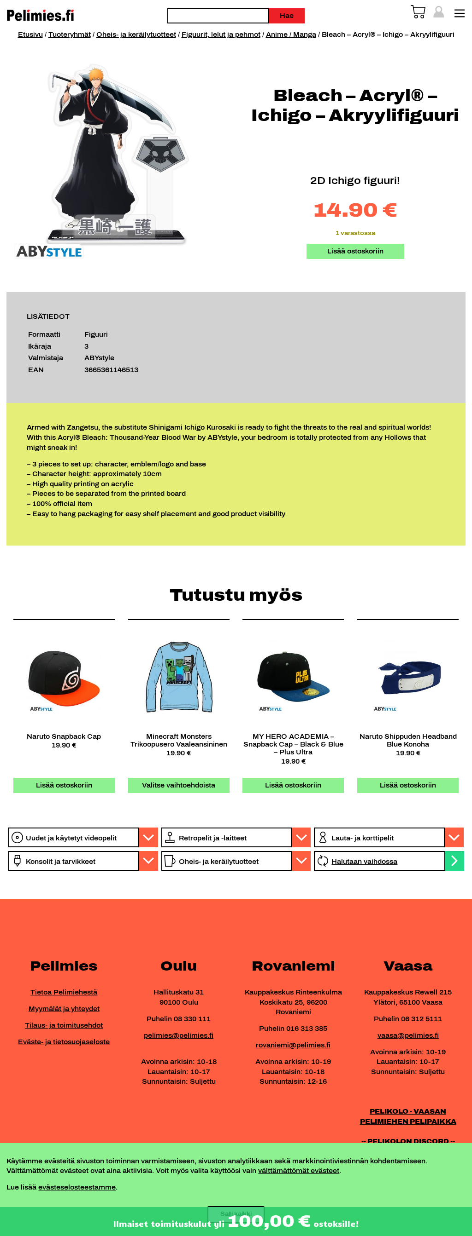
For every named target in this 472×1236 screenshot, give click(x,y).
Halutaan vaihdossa (364, 861)
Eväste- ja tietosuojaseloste (64, 1042)
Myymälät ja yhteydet (64, 1008)
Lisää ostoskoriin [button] (64, 785)
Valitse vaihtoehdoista (178, 785)
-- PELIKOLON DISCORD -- (408, 1141)
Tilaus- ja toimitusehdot (64, 1025)
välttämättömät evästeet (298, 1170)
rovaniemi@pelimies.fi (293, 1045)
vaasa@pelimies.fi (408, 1035)
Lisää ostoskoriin (355, 251)
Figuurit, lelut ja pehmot (221, 34)
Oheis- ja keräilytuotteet (136, 34)
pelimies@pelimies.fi (178, 1035)
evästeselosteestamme (77, 1187)
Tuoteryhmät (69, 34)
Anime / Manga (291, 34)
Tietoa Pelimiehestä (63, 992)
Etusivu (30, 34)
